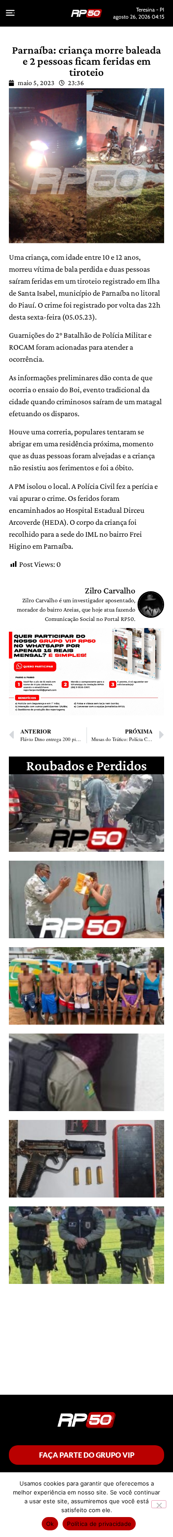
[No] (158, 1504)
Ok (50, 1523)
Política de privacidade (99, 1523)
